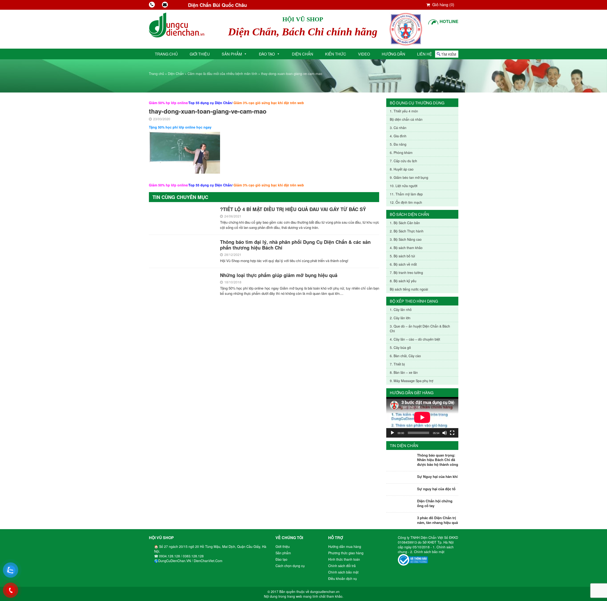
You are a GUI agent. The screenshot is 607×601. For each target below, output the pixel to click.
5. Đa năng (398, 144)
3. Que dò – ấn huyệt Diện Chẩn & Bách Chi (420, 328)
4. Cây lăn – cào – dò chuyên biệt (415, 339)
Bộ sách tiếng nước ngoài (409, 289)
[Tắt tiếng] (444, 432)
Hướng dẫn (393, 54)
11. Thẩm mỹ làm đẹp (406, 194)
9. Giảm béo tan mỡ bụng (409, 177)
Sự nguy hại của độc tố (436, 488)
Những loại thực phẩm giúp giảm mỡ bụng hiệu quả (278, 275)
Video (364, 54)
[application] (422, 417)
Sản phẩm (232, 54)
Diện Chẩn (302, 54)
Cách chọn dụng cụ (290, 565)
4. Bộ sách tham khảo (406, 247)
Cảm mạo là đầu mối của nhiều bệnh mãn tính (222, 73)
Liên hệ (424, 54)
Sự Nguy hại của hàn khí (437, 476)
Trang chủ (166, 54)
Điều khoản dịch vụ (342, 578)
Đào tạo (267, 54)
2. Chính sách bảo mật (427, 551)
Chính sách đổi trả (342, 565)
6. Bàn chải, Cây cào (405, 355)
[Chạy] (392, 432)
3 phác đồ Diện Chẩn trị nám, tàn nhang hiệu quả (437, 520)
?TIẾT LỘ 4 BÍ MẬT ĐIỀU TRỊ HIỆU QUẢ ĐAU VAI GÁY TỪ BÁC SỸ (293, 209)
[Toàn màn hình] (452, 432)
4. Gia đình (398, 136)
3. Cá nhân (398, 127)
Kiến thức (335, 54)
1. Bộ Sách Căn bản (405, 222)
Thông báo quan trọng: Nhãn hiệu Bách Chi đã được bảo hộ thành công (437, 460)
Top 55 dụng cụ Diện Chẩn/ (211, 102)
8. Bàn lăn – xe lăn (404, 372)
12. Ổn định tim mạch (406, 202)
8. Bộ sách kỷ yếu (403, 280)
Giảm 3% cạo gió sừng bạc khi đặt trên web (269, 102)
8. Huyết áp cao (402, 169)
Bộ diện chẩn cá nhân (406, 119)
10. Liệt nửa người (403, 185)
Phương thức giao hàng (345, 552)
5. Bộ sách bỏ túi (402, 256)
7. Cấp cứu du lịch (403, 160)
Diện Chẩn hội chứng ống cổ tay (434, 503)
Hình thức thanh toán (344, 559)
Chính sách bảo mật (343, 572)
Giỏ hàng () (442, 4)
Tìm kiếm (448, 54)
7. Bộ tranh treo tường (406, 272)
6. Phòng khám (401, 152)
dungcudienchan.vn (325, 591)
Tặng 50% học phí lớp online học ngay (180, 127)
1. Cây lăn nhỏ (401, 309)
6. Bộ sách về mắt (403, 264)
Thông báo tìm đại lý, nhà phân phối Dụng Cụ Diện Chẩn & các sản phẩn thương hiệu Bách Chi (295, 244)
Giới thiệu (200, 54)
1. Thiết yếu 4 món (404, 111)
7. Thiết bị (397, 364)
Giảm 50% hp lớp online (168, 102)
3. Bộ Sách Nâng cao (406, 239)
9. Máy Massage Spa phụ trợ (411, 380)
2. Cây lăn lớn (400, 317)
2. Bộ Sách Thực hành (406, 231)
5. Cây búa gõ (400, 347)
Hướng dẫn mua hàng (344, 546)
